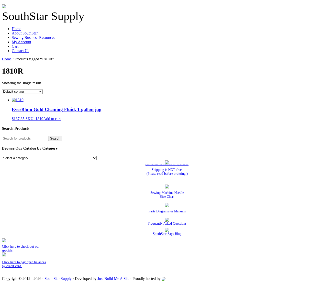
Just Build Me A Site (113, 278)
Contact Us (20, 51)
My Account (21, 42)
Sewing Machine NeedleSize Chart (167, 194)
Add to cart (52, 119)
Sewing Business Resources (33, 37)
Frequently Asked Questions (167, 223)
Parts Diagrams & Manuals (167, 211)
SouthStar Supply (58, 278)
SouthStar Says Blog (167, 234)
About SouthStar (25, 33)
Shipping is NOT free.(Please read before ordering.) (167, 171)
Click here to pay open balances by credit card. (24, 264)
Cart (15, 46)
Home (16, 29)
